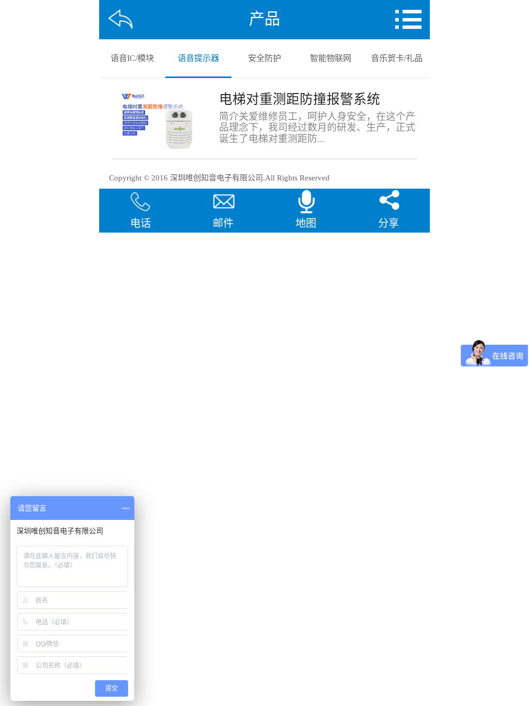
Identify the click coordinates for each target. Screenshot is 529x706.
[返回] (121, 19)
